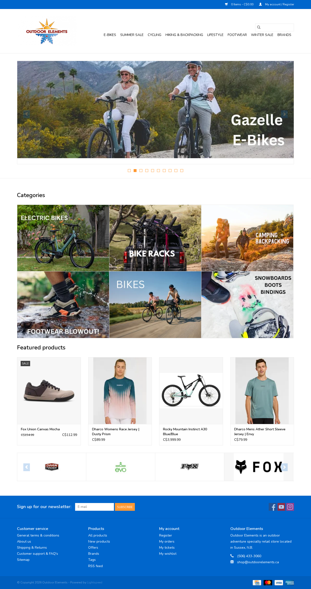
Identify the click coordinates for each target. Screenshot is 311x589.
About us (24, 541)
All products (97, 535)
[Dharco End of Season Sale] (155, 109)
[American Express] (289, 582)
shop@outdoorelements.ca (258, 562)
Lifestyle (215, 35)
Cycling (154, 35)
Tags (92, 559)
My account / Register (279, 4)
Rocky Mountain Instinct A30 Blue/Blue (185, 431)
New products (99, 541)
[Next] (284, 114)
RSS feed (95, 566)
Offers (93, 547)
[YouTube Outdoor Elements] (281, 507)
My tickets (167, 547)
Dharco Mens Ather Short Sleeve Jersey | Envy (259, 431)
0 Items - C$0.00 (242, 4)
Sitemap (23, 559)
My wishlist (167, 553)
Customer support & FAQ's (37, 553)
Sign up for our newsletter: (44, 506)
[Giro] (258, 467)
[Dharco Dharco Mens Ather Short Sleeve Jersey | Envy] (262, 390)
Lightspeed (94, 582)
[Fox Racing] (189, 467)
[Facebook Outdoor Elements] (272, 507)
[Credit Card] (256, 582)
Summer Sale (132, 35)
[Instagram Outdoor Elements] (290, 507)
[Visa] (278, 582)
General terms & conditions (38, 535)
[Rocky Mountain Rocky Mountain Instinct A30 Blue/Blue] (191, 390)
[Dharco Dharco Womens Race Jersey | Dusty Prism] (120, 390)
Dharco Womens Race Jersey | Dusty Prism (115, 431)
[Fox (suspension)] (120, 467)
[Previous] (26, 114)
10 (181, 170)
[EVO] (51, 467)
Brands (284, 35)
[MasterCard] (267, 582)
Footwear (237, 35)
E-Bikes (110, 35)
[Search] (258, 27)
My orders (166, 541)
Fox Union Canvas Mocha (40, 429)
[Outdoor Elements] (47, 31)
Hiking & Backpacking (184, 35)
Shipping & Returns (32, 547)
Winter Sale (262, 35)
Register (165, 535)
